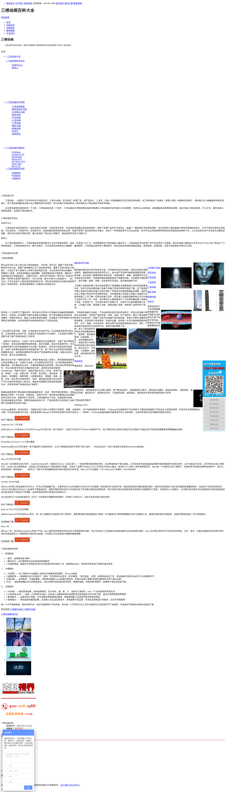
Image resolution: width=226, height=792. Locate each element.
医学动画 (16, 115)
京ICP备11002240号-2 (70, 785)
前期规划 (16, 173)
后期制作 (16, 178)
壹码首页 (10, 3)
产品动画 (16, 117)
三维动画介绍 (14, 56)
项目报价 (60, 3)
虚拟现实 (16, 134)
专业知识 (10, 33)
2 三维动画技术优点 (15, 61)
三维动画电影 (18, 106)
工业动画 (16, 120)
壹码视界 (5, 17)
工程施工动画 (18, 112)
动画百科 (10, 25)
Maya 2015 (17, 159)
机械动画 (16, 128)
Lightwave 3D (18, 154)
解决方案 (69, 3)
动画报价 (10, 28)
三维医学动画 (29, 609)
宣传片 (15, 131)
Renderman (17, 157)
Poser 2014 (17, 164)
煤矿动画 (16, 126)
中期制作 (16, 176)
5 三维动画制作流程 (15, 168)
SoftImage (16, 152)
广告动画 (16, 123)
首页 (8, 22)
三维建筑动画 (16, 609)
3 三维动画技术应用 (15, 102)
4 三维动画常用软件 (15, 148)
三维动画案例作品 (9, 614)
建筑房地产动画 (19, 109)
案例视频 (78, 3)
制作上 (15, 68)
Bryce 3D (16, 166)
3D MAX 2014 (18, 161)
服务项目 (28, 3)
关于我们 (19, 3)
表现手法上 (17, 65)
